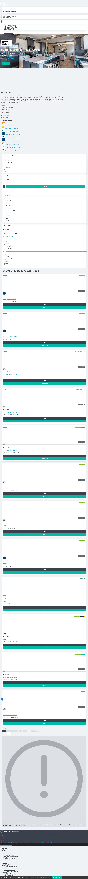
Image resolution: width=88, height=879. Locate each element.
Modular (7, 241)
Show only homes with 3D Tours (11, 233)
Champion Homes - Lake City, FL (13, 141)
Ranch (6, 253)
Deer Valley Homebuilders (11, 164)
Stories (4, 229)
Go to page (4, 733)
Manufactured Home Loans (9, 16)
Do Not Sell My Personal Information (36, 842)
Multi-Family (8, 245)
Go (13, 733)
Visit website (10, 58)
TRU (6, 169)
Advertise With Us (49, 838)
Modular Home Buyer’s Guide (9, 9)
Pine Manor (8, 203)
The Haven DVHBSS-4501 (10, 450)
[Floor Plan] (79, 291)
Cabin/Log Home (9, 264)
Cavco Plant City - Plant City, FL (12, 147)
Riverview (8, 202)
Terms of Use (4, 842)
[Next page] (37, 731)
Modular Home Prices (8, 10)
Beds (4, 175)
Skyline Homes (9, 162)
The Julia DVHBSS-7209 (10, 715)
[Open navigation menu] (1, 37)
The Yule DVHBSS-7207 (10, 374)
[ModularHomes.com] (11, 831)
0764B (5, 563)
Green (6, 263)
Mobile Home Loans (7, 17)
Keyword (5, 191)
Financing (4, 13)
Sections (5, 225)
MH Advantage (8, 248)
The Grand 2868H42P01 (10, 336)
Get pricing (45, 307)
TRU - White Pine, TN (10, 125)
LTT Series (8, 215)
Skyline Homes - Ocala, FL (11, 137)
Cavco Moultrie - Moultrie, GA (12, 128)
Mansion (7, 261)
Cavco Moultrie (9, 165)
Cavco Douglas (9, 167)
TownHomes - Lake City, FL (11, 131)
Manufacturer (13, 155)
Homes (3, 2)
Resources (4, 5)
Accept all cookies (57, 877)
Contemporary (8, 258)
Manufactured (8, 239)
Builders (4, 3)
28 (32, 730)
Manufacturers (6, 4)
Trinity (7, 207)
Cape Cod (7, 254)
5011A (4, 639)
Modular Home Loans (8, 15)
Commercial (8, 246)
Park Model (8, 220)
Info (45, 304)
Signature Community (10, 210)
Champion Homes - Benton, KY (12, 134)
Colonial (7, 256)
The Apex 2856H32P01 (9, 299)
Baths (4, 179)
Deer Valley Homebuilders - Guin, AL (14, 150)
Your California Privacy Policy (21, 842)
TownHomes (8, 160)
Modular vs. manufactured (10, 26)
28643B (5, 526)
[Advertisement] (44, 76)
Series (8, 195)
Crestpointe (8, 212)
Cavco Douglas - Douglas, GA (12, 144)
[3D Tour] (83, 291)
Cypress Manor (9, 205)
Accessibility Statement (50, 842)
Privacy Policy (11, 842)
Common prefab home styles (9, 11)
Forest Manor (8, 208)
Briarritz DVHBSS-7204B (10, 677)
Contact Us (47, 837)
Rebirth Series (9, 217)
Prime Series (8, 200)
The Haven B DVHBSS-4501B (11, 412)
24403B (5, 488)
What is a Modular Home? (9, 8)
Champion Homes (10, 159)
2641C (4, 601)
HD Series (8, 218)
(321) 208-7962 (10, 56)
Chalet (6, 259)
